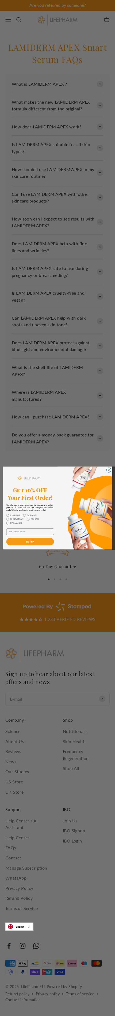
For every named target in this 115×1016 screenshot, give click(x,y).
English (20, 926)
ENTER (30, 541)
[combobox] (19, 927)
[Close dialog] (108, 470)
